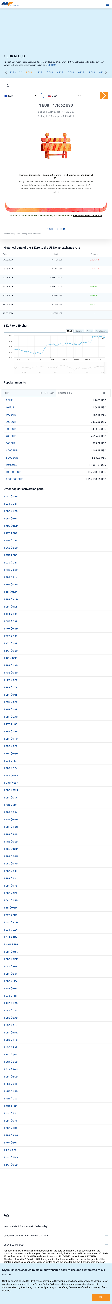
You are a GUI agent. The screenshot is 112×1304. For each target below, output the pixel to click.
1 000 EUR (12, 450)
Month (69, 331)
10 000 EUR (12, 465)
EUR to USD (16, 72)
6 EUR (81, 72)
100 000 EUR (13, 472)
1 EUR (29, 72)
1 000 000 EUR (14, 479)
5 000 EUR (12, 457)
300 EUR (11, 429)
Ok (101, 1297)
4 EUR (60, 72)
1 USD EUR (56, 228)
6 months (79, 331)
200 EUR (11, 422)
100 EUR (11, 414)
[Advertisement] (56, 32)
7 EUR (92, 72)
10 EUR (10, 407)
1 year (89, 331)
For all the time (101, 331)
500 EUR (11, 443)
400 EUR (11, 436)
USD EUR (52, 65)
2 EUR (39, 72)
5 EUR (71, 72)
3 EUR (50, 72)
